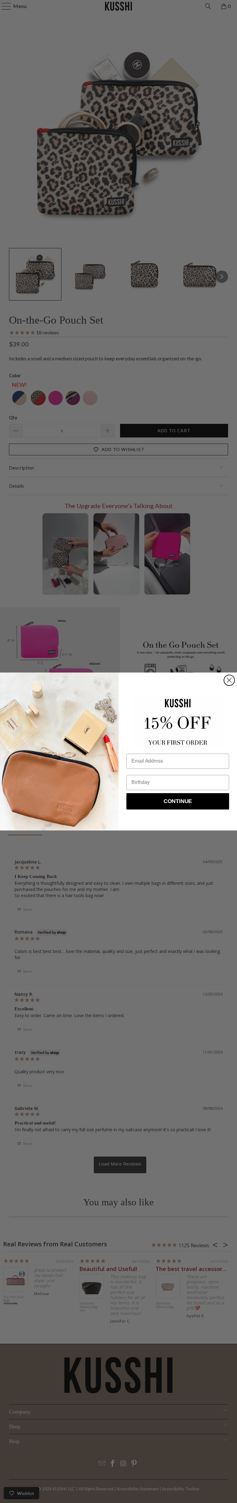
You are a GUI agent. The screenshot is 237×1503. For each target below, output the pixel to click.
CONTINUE (178, 801)
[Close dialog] (229, 680)
